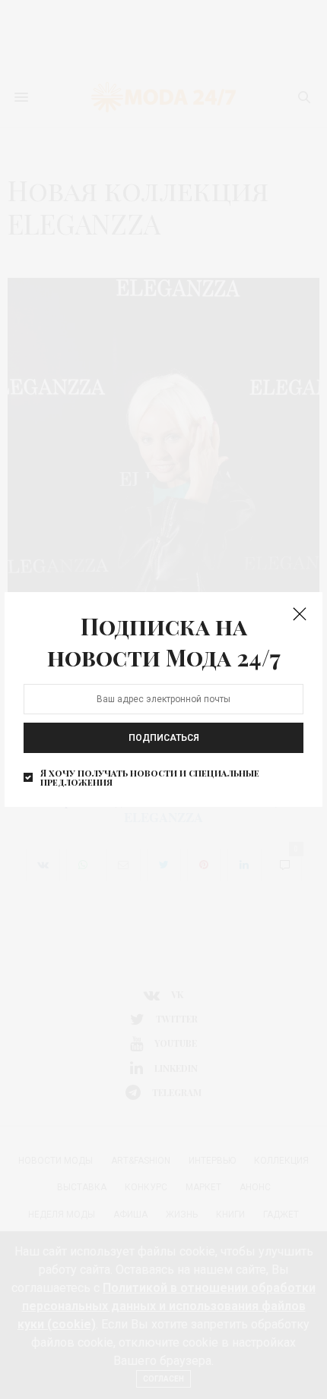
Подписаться (164, 738)
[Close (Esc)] (299, 615)
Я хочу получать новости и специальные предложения (149, 777)
